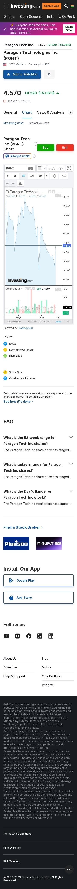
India (51, 16)
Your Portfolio (51, 676)
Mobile (47, 667)
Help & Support (14, 676)
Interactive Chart (39, 123)
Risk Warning (11, 861)
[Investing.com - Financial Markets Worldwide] (25, 6)
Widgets (48, 685)
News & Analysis (51, 112)
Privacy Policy (12, 847)
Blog (45, 658)
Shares (9, 16)
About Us (9, 658)
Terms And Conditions (17, 833)
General (10, 112)
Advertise (10, 667)
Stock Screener (31, 16)
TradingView (25, 328)
